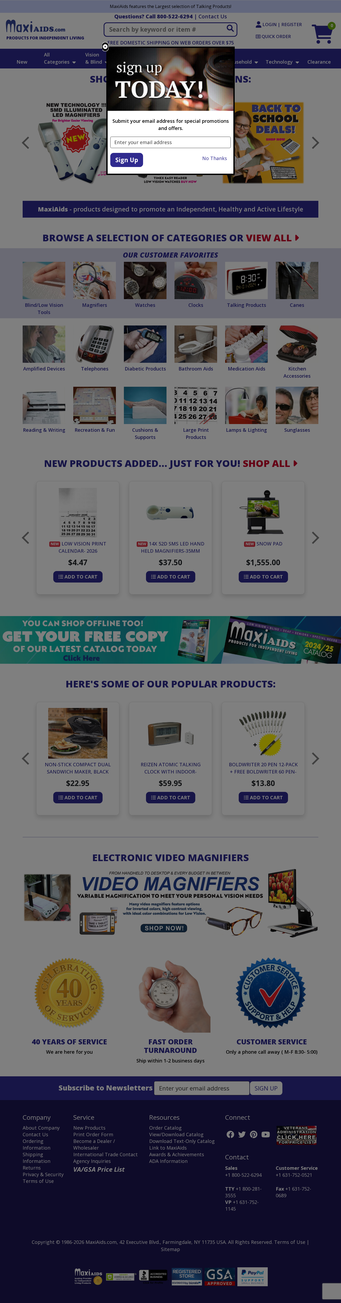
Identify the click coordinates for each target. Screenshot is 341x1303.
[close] (105, 47)
